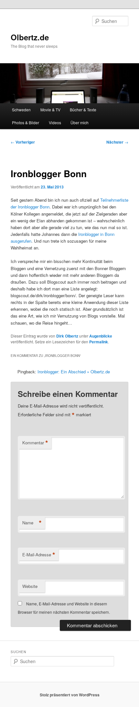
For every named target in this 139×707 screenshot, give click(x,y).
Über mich (79, 122)
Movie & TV (50, 109)
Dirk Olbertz (67, 336)
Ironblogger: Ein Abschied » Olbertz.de (73, 372)
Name (32, 523)
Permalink (98, 342)
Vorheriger (23, 142)
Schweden (21, 109)
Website (29, 586)
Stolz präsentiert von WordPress (70, 695)
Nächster (117, 142)
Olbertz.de (30, 37)
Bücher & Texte (83, 109)
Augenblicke (100, 336)
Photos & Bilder (25, 122)
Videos (55, 122)
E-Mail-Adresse (38, 555)
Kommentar (35, 443)
